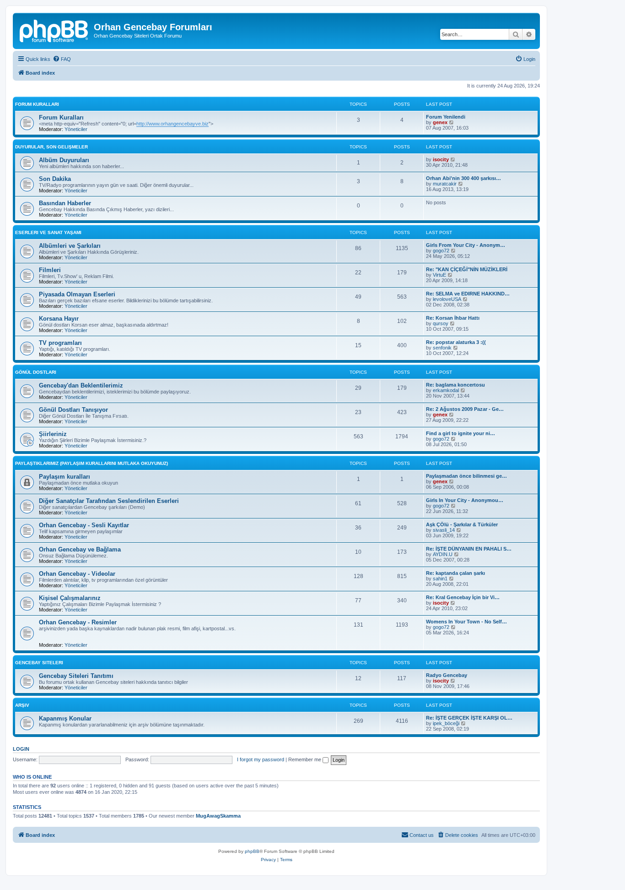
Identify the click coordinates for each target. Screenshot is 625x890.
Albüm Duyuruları (64, 160)
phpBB (252, 851)
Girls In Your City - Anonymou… (464, 500)
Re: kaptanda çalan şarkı (455, 573)
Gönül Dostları (35, 372)
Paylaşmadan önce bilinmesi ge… (466, 476)
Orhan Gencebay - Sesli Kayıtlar (84, 525)
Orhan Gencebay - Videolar (77, 573)
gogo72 (441, 250)
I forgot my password (260, 759)
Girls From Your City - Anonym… (465, 245)
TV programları (60, 342)
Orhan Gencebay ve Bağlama (80, 549)
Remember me (305, 759)
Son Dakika (55, 178)
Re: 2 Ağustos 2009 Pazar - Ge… (465, 409)
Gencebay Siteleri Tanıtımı (76, 675)
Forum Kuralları (37, 104)
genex (440, 122)
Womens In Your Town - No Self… (466, 621)
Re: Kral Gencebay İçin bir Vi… (463, 597)
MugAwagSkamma (218, 816)
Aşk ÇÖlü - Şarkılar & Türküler (462, 524)
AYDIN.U (443, 554)
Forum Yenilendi (445, 117)
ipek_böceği (446, 723)
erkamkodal (446, 390)
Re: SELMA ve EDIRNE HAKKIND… (468, 293)
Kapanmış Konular (65, 718)
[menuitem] (62, 59)
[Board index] (54, 29)
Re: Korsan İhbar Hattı (453, 318)
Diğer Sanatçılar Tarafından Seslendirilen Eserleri (109, 500)
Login (21, 749)
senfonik (442, 347)
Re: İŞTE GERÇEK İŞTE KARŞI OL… (469, 718)
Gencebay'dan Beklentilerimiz (81, 385)
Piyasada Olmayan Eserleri (77, 294)
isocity (441, 159)
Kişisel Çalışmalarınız (70, 598)
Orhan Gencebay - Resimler (78, 622)
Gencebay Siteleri (39, 662)
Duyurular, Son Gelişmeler (51, 146)
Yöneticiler (76, 129)
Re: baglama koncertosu (455, 385)
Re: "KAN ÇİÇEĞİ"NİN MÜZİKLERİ (466, 269)
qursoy (440, 323)
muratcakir (445, 183)
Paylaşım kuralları (64, 476)
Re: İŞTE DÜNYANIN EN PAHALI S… (469, 548)
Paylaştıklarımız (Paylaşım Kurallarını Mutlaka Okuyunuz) (91, 463)
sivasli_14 (444, 530)
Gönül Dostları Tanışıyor (73, 409)
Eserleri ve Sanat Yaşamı (48, 232)
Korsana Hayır (59, 318)
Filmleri (50, 270)
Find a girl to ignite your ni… (460, 433)
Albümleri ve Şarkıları (70, 245)
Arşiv (22, 705)
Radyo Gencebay (446, 675)
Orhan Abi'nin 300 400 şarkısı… (463, 178)
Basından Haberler (65, 203)
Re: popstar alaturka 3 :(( (456, 342)
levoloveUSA (447, 299)
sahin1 (440, 578)
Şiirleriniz (53, 434)
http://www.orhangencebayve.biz (172, 123)
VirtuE (439, 275)
